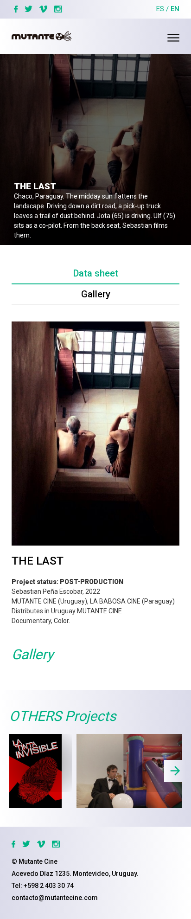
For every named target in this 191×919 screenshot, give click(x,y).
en (175, 9)
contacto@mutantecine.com (55, 897)
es (160, 9)
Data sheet (95, 273)
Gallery (95, 294)
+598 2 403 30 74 (49, 885)
